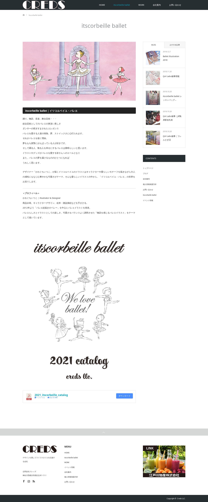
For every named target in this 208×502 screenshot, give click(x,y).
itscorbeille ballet (121, 5)
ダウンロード (124, 396)
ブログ (145, 173)
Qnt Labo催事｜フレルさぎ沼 (172, 138)
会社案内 (157, 5)
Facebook (23, 481)
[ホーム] (23, 11)
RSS (33, 481)
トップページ (148, 168)
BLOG (153, 45)
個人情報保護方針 (149, 184)
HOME (102, 5)
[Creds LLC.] (44, 5)
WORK (141, 5)
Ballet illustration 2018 (171, 58)
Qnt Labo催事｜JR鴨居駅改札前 (172, 118)
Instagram (28, 481)
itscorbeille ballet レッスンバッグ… (172, 98)
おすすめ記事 (175, 45)
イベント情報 (148, 200)
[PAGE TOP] (104, 432)
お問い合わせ (175, 5)
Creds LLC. (181, 498)
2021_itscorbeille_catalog (51, 395)
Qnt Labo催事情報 (171, 76)
